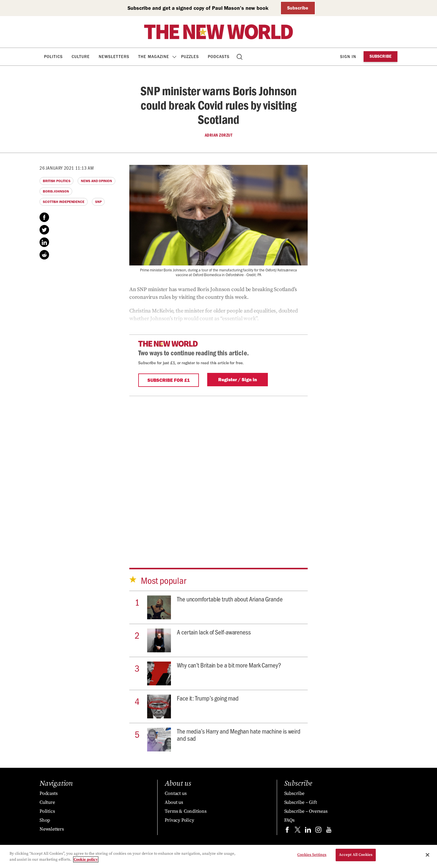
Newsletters (114, 56)
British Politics (56, 181)
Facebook (44, 217)
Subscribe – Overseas (306, 811)
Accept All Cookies (355, 854)
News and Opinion (96, 181)
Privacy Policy (179, 820)
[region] (218, 855)
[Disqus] (218, 473)
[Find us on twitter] (298, 831)
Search (240, 56)
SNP (98, 202)
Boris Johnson (56, 191)
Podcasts (218, 56)
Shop (45, 820)
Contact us (175, 793)
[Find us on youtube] (329, 831)
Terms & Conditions (185, 811)
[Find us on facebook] (287, 831)
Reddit (44, 255)
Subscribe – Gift (300, 802)
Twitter (44, 230)
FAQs (289, 820)
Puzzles (190, 56)
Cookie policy (86, 859)
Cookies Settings (311, 854)
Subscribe (297, 8)
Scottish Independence (63, 202)
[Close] (427, 854)
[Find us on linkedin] (308, 831)
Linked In (44, 242)
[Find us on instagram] (318, 831)
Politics (53, 56)
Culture (81, 56)
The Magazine (153, 56)
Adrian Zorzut (218, 135)
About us (174, 802)
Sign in (348, 56)
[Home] (218, 31)
